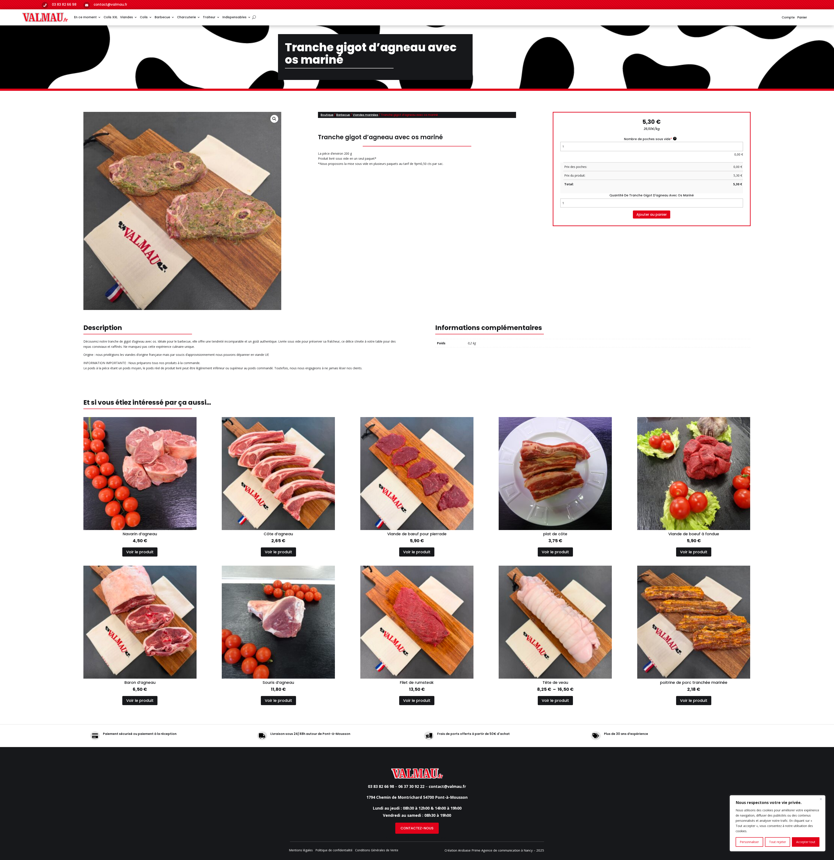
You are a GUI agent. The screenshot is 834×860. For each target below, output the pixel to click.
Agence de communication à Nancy (507, 850)
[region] (777, 823)
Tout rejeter (777, 842)
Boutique (327, 115)
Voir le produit (140, 552)
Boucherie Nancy (400, 837)
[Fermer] (820, 799)
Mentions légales (301, 850)
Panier (802, 18)
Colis (144, 17)
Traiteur (209, 17)
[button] (274, 119)
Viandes (126, 17)
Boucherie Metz (435, 837)
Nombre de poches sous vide (650, 139)
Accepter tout (805, 842)
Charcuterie (186, 17)
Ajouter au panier (651, 214)
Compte (788, 18)
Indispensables (234, 17)
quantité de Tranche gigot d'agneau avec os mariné (651, 195)
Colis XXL (110, 17)
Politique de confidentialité (333, 850)
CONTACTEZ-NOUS (417, 828)
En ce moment (85, 17)
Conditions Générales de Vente (376, 850)
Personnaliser (749, 842)
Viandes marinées (365, 115)
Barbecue (162, 17)
